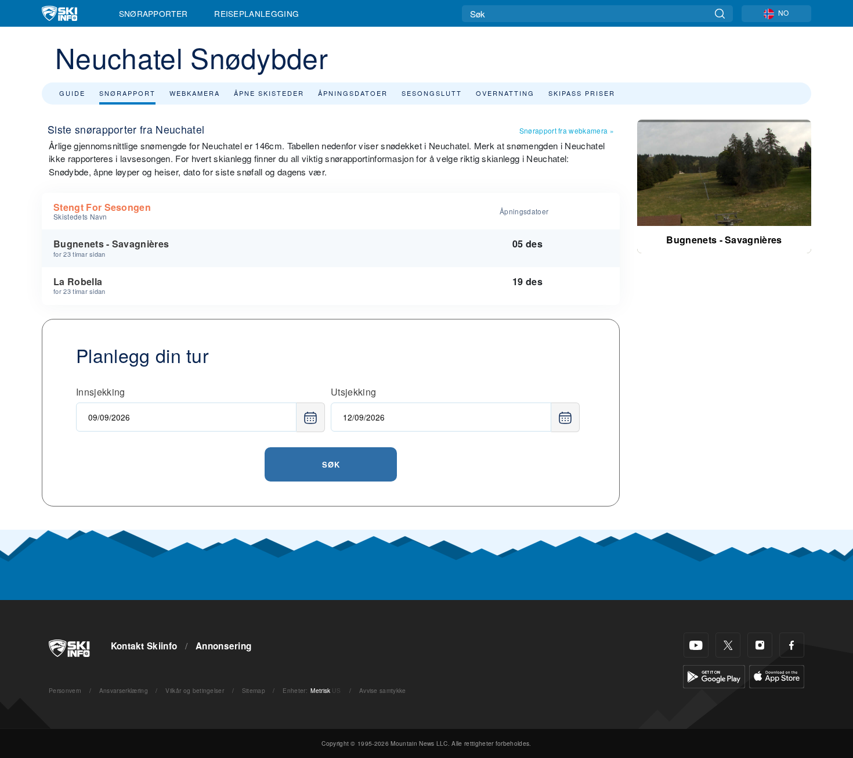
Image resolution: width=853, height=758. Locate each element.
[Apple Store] (776, 675)
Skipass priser (581, 93)
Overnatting (505, 93)
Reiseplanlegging (256, 13)
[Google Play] (714, 675)
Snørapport (127, 93)
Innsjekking (100, 391)
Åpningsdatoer (353, 93)
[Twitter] (727, 645)
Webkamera (194, 93)
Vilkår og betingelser (194, 690)
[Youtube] (696, 645)
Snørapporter (153, 13)
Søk (331, 464)
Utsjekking (353, 391)
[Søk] (720, 13)
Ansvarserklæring (123, 690)
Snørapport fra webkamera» (566, 130)
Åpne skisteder (269, 93)
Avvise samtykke (382, 690)
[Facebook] (791, 645)
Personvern (65, 690)
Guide (72, 93)
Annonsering (224, 646)
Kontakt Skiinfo (144, 646)
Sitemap (253, 690)
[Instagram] (759, 645)
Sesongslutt (432, 93)
